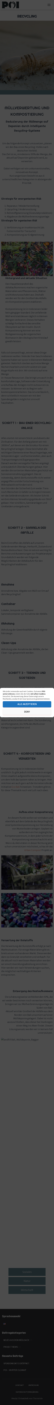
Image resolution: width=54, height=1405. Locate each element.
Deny (27, 711)
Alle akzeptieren (27, 704)
